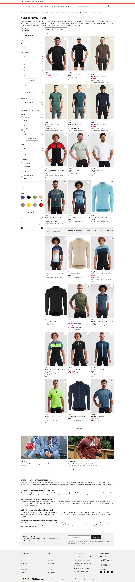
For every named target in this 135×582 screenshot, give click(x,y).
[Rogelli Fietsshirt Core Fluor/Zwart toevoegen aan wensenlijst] (65, 381)
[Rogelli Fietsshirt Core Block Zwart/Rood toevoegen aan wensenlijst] (65, 134)
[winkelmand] (113, 7)
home (45, 13)
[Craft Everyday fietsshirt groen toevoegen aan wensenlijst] (65, 86)
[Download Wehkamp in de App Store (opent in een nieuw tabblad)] (105, 561)
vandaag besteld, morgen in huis (83, 557)
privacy (97, 579)
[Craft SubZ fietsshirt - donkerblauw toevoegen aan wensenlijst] (88, 381)
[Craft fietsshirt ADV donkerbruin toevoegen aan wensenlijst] (111, 38)
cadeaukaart (51, 563)
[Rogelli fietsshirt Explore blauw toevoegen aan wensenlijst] (111, 381)
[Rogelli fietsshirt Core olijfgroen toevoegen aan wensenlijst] (88, 285)
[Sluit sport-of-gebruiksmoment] (42, 110)
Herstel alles (39, 43)
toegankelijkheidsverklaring (86, 579)
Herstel (38, 110)
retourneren (24, 569)
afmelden (78, 543)
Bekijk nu (26, 470)
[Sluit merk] (42, 144)
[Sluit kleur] (42, 193)
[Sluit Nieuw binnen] (42, 86)
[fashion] (44, 447)
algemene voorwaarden (70, 579)
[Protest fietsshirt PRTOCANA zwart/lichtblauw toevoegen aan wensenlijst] (88, 182)
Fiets (23, 47)
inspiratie (50, 566)
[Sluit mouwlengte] (42, 159)
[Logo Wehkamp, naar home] (29, 7)
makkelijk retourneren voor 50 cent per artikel (82, 564)
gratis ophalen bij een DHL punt (83, 560)
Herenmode (24, 28)
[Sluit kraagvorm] (42, 171)
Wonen (62, 7)
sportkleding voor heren (66, 13)
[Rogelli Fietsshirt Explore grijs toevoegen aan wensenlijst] (88, 134)
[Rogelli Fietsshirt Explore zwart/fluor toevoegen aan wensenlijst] (65, 182)
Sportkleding (25, 30)
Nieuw (41, 7)
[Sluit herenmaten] (42, 52)
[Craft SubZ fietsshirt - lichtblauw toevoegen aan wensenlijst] (111, 182)
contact (23, 560)
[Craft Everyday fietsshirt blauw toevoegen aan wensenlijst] (88, 86)
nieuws (49, 557)
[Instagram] (101, 572)
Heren (51, 7)
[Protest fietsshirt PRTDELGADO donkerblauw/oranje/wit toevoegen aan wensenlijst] (65, 238)
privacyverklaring (101, 541)
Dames (46, 7)
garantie (23, 572)
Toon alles (31, 80)
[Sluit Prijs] (42, 218)
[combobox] (90, 6)
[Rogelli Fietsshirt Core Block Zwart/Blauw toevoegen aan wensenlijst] (111, 238)
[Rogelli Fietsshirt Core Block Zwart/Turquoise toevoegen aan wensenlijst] (65, 333)
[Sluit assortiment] (42, 98)
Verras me (96, 537)
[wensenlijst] (110, 7)
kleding (50, 569)
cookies (103, 579)
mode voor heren (53, 13)
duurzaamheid (52, 572)
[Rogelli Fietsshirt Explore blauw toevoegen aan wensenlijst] (111, 333)
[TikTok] (108, 572)
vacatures (50, 560)
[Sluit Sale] (42, 184)
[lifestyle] (91, 447)
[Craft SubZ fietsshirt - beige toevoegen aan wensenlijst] (88, 238)
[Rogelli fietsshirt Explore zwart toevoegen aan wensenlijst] (88, 333)
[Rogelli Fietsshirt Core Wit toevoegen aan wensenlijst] (111, 134)
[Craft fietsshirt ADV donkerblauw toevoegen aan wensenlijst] (111, 86)
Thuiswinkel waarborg (57, 579)
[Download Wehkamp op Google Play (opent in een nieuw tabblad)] (105, 566)
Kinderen (56, 7)
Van (22, 221)
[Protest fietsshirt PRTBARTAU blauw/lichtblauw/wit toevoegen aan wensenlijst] (111, 285)
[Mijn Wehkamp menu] (107, 7)
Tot (37, 221)
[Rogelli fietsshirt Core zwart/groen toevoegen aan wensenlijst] (65, 38)
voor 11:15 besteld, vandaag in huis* (100, 82)
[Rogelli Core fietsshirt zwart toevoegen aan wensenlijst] (88, 38)
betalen (23, 566)
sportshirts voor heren (81, 13)
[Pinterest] (112, 572)
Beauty (67, 7)
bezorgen (24, 563)
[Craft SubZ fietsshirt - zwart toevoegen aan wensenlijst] (65, 285)
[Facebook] (104, 572)
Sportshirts (27, 33)
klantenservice (25, 557)
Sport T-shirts (29, 35)
